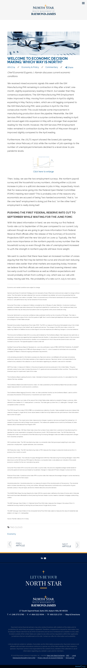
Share (70, 67)
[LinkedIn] (68, 77)
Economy (11, 534)
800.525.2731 (56, 614)
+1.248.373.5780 (16, 614)
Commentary (51, 67)
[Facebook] (68, 71)
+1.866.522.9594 (36, 614)
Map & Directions (72, 614)
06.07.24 (13, 67)
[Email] (68, 79)
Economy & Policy (30, 67)
